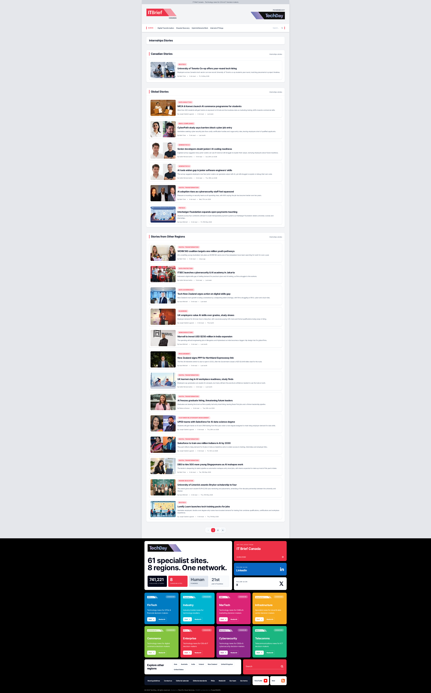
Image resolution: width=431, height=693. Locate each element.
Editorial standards (200, 681)
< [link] (208, 530)
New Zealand (212, 664)
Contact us (168, 681)
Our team (232, 681)
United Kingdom (227, 664)
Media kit (162, 619)
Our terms (244, 681)
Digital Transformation (166, 28)
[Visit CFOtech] (155, 597)
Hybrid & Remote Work (200, 28)
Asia (175, 664)
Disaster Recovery (182, 28)
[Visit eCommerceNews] (155, 630)
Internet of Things (216, 28)
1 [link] (213, 530)
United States (179, 669)
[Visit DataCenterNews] (263, 597)
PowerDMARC (216, 690)
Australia (184, 664)
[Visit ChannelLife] (191, 597)
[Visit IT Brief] (191, 630)
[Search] (282, 28)
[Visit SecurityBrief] (227, 630)
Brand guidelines (154, 681)
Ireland (201, 664)
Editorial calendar (182, 681)
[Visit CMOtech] (227, 597)
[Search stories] (282, 666)
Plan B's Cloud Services (186, 690)
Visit (150, 619)
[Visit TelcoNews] (263, 630)
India (193, 664)
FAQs (213, 681)
